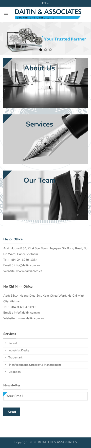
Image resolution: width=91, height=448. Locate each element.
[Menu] (6, 14)
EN (44, 3)
